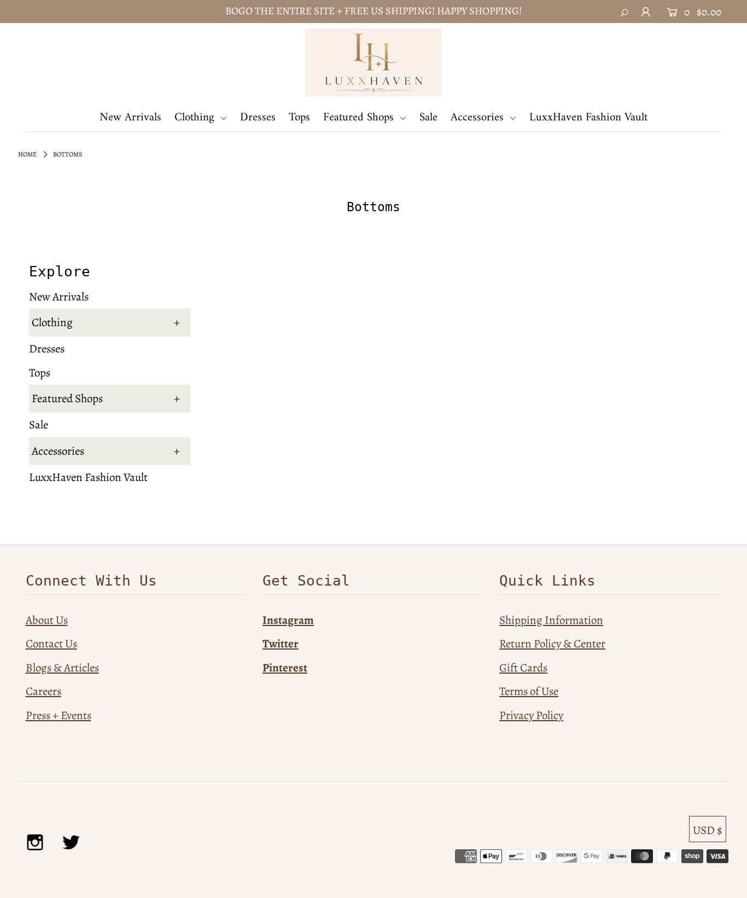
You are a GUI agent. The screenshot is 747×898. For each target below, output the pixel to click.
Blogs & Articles (62, 667)
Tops (299, 117)
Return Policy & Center (552, 643)
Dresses (258, 117)
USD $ (707, 830)
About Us (47, 620)
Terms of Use (528, 691)
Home (27, 154)
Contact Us (51, 643)
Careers (43, 691)
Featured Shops (360, 117)
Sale (428, 117)
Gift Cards (523, 667)
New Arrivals (130, 117)
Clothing (196, 117)
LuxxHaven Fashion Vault (588, 117)
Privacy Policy (531, 715)
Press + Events (58, 715)
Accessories (479, 117)
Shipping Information (551, 620)
